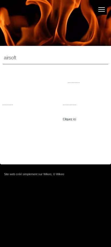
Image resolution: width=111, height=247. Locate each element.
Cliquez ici (69, 119)
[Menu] (101, 9)
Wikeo (47, 174)
